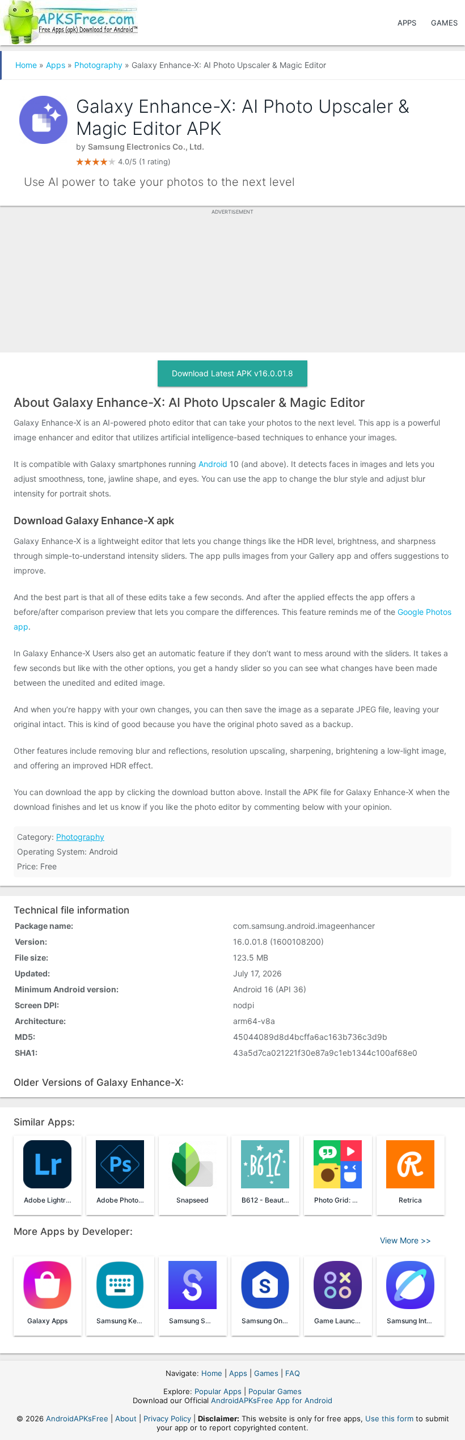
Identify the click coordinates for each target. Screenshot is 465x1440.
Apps (407, 22)
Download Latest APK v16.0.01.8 (232, 373)
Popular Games (275, 1391)
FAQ (292, 1373)
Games (444, 22)
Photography (98, 65)
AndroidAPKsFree (77, 1418)
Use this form (389, 1418)
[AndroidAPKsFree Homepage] (69, 20)
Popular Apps (218, 1391)
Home (26, 65)
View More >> (405, 1240)
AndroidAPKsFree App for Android (271, 1400)
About (126, 1418)
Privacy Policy (167, 1418)
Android (212, 464)
